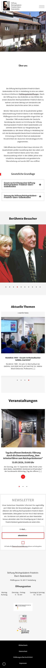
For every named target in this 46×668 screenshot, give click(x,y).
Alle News (24, 313)
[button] (4, 664)
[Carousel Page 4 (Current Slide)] (28, 380)
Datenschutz (23, 651)
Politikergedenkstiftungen (29, 94)
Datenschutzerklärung (19, 546)
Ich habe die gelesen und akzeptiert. (23, 546)
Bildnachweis (23, 645)
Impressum (23, 663)
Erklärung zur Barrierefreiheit (23, 657)
